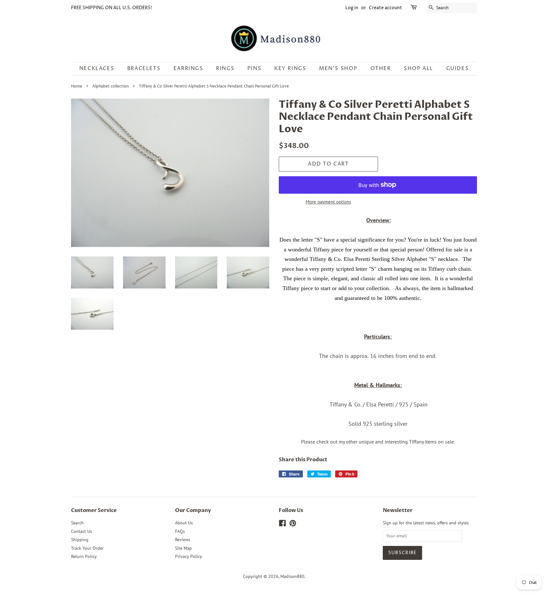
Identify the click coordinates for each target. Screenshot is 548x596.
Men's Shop (338, 68)
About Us (184, 523)
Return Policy (84, 556)
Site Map (183, 548)
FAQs (180, 531)
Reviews (182, 539)
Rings (225, 68)
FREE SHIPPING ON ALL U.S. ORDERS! (111, 8)
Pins (254, 68)
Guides (457, 68)
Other (380, 68)
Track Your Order (87, 548)
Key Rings (290, 68)
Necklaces (96, 68)
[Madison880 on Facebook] (282, 524)
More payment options (328, 202)
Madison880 (292, 576)
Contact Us (81, 531)
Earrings (188, 68)
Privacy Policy (188, 556)
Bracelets (143, 68)
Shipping (79, 539)
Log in (351, 8)
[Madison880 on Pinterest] (292, 524)
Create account (385, 8)
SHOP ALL (418, 68)
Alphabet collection (110, 86)
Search (77, 523)
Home (76, 86)
